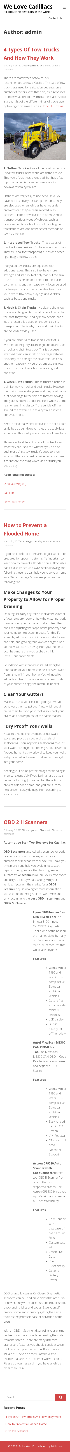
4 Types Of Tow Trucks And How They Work (33, 1416)
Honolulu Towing (52, 106)
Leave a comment (15, 502)
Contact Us (55, 18)
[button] (64, 8)
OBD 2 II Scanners (26, 822)
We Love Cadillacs (28, 6)
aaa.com (9, 493)
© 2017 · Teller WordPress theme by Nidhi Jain (35, 1446)
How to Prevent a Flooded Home (26, 1424)
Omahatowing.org (15, 484)
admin (46, 65)
